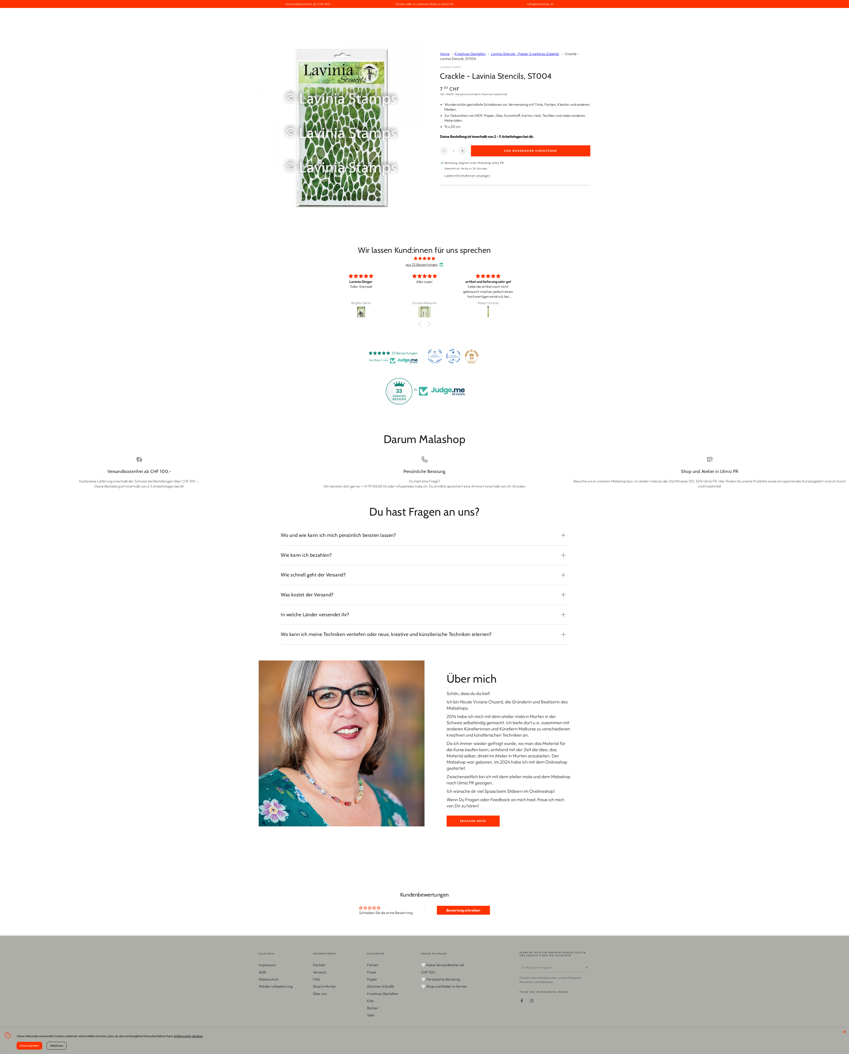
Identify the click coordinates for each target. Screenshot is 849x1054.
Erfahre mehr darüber (188, 1036)
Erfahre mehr (473, 821)
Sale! (371, 1015)
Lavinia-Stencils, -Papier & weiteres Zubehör (525, 54)
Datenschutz (269, 979)
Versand (460, 94)
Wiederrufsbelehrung (276, 986)
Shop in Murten (324, 986)
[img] (424, 258)
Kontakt (319, 965)
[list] (424, 473)
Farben (373, 965)
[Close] (844, 1032)
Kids (370, 1000)
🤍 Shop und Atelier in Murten (444, 986)
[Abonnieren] (587, 967)
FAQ (316, 979)
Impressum (267, 965)
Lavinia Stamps (450, 67)
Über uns (320, 993)
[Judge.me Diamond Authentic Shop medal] (435, 356)
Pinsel (371, 972)
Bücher (372, 1008)
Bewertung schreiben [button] (463, 910)
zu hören (469, 805)
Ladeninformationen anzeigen (467, 176)
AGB (262, 972)
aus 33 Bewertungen (422, 264)
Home (444, 54)
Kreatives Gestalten (470, 54)
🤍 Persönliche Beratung (440, 979)
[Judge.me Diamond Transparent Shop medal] (453, 356)
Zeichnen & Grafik (380, 986)
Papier (372, 979)
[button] (421, 324)
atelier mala (513, 716)
